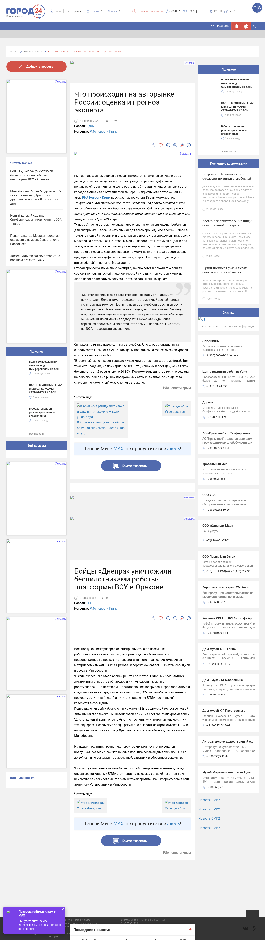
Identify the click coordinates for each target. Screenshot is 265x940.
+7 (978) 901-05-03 (218, 540)
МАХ (118, 448)
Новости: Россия (33, 51)
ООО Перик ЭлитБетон (218, 556)
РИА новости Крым (104, 131)
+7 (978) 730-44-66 (218, 447)
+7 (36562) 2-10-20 (218, 509)
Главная (13, 51)
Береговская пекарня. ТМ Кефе (225, 587)
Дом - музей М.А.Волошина (222, 680)
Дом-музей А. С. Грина (219, 649)
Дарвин (207, 402)
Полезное (36, 351)
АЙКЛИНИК (210, 341)
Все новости (36, 433)
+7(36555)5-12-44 (217, 756)
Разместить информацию (239, 326)
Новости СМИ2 (209, 800)
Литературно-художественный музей (230, 741)
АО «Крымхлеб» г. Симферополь (226, 433)
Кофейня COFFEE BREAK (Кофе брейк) (230, 618)
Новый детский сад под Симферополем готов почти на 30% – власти (36, 219)
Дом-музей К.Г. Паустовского (223, 711)
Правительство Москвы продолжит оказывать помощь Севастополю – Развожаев (36, 240)
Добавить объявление (151, 11)
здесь (173, 448)
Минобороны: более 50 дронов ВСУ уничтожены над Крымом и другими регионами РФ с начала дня (35, 197)
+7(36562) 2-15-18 (217, 787)
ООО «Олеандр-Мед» (217, 526)
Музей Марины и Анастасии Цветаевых (231, 772)
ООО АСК (209, 495)
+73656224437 (215, 694)
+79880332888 (215, 478)
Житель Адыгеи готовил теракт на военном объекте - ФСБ (35, 258)
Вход (58, 11)
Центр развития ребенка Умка (224, 371)
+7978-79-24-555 (216, 386)
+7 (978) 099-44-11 (218, 632)
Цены (90, 126)
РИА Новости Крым (96, 197)
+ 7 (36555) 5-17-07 (218, 725)
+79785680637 (215, 602)
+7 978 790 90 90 (216, 417)
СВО (89, 603)
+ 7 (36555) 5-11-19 (218, 663)
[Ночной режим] (259, 8)
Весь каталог (210, 326)
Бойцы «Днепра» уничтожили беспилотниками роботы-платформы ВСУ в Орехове (31, 175)
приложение (220, 26)
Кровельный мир (214, 464)
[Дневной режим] (254, 8)
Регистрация (74, 11)
